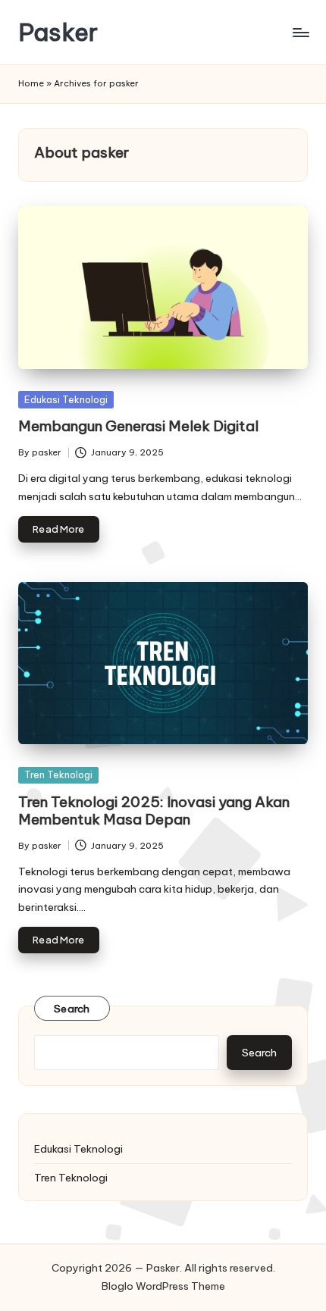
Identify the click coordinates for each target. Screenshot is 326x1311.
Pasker (58, 32)
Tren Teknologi (58, 774)
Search (72, 1008)
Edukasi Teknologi (66, 399)
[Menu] (300, 32)
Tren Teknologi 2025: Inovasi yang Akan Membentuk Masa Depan (154, 810)
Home (31, 83)
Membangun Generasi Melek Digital (138, 426)
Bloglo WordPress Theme (163, 1286)
